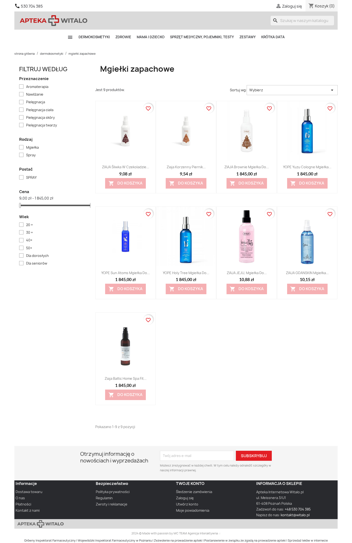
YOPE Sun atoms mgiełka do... (125, 273)
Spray (31, 155)
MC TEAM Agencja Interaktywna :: (197, 533)
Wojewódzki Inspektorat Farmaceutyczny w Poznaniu (115, 540)
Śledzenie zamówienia (194, 491)
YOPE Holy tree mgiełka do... (186, 273)
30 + (29, 232)
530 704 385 (32, 6)
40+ (29, 240)
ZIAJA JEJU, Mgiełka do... (247, 273)
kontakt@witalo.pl (295, 515)
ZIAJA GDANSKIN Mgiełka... (307, 273)
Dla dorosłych (37, 255)
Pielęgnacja (35, 102)
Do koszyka (125, 183)
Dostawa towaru (29, 491)
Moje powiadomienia (192, 510)
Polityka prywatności (113, 491)
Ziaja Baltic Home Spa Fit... (126, 378)
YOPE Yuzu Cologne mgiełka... (307, 167)
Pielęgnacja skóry (40, 117)
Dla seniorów (36, 263)
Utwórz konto (187, 504)
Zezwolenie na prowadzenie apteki (178, 540)
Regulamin (104, 498)
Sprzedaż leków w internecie (308, 540)
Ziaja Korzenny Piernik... (186, 167)
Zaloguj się (185, 498)
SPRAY (31, 177)
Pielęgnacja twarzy (41, 125)
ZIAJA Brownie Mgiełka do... (246, 167)
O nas (20, 498)
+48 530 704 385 (298, 509)
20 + (29, 225)
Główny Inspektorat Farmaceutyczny (50, 540)
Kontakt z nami (28, 510)
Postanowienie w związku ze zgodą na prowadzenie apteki (245, 540)
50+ (29, 248)
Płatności (23, 504)
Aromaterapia (37, 86)
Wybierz (292, 90)
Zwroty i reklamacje (111, 504)
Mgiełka (32, 147)
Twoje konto (190, 483)
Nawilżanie (34, 94)
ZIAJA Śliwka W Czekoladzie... (125, 167)
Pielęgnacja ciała (39, 110)
